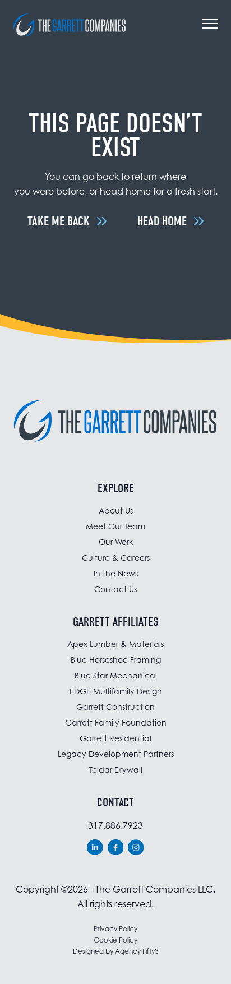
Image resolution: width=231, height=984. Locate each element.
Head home (162, 221)
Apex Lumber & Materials (115, 644)
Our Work (116, 542)
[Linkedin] (95, 847)
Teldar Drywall (115, 769)
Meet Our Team (115, 526)
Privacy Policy (115, 929)
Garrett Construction (115, 707)
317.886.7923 (115, 825)
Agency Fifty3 (137, 951)
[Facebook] (116, 847)
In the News (116, 573)
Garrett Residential (115, 738)
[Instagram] (136, 847)
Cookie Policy (115, 940)
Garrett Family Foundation (116, 722)
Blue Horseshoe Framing (116, 659)
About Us (116, 510)
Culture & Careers (116, 557)
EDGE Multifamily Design (116, 691)
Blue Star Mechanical (116, 675)
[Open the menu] (210, 25)
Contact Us (115, 589)
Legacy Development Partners (116, 754)
